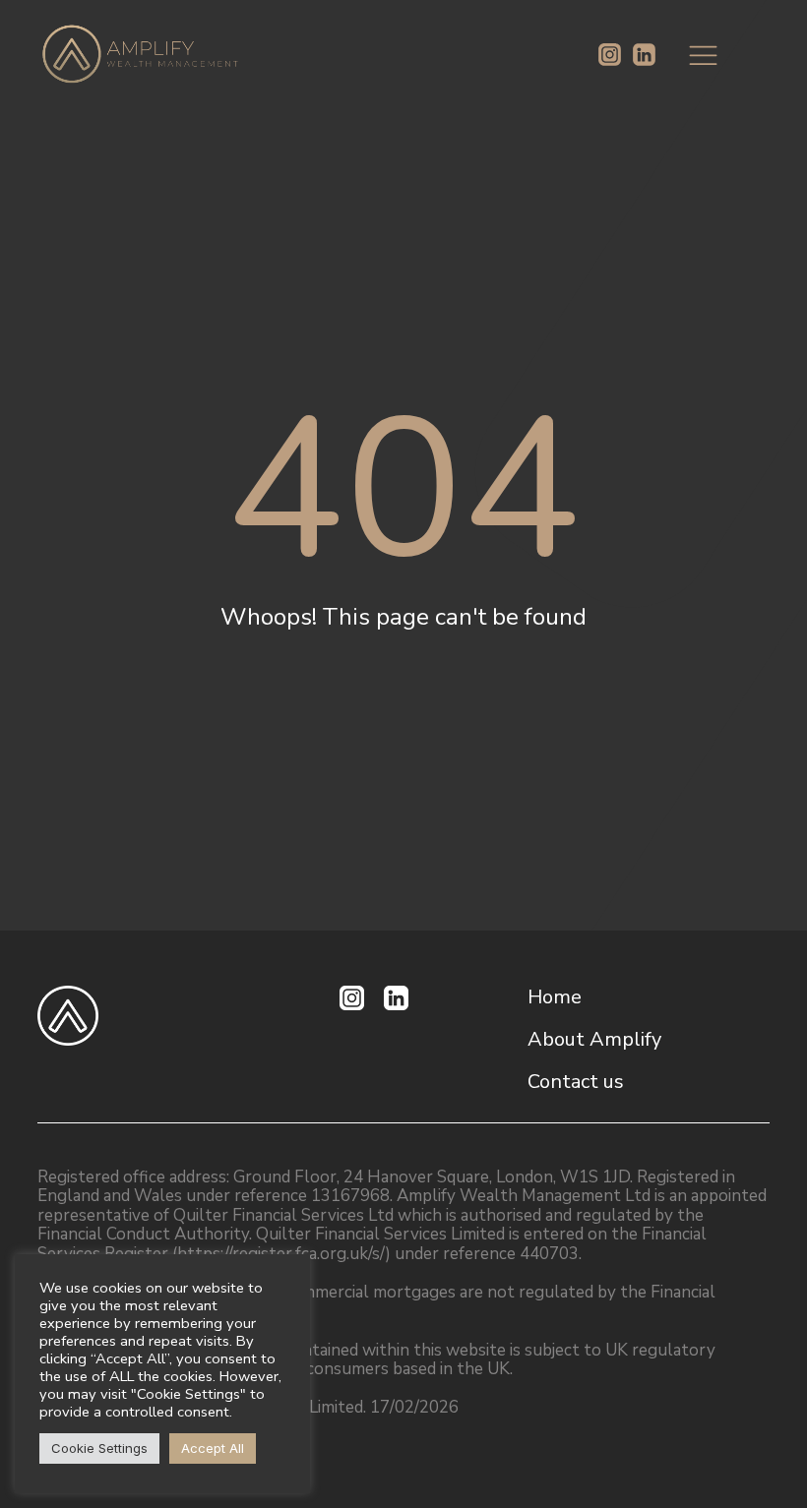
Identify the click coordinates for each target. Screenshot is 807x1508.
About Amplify (594, 1039)
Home (555, 997)
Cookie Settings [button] (99, 1448)
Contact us (576, 1081)
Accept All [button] (212, 1448)
